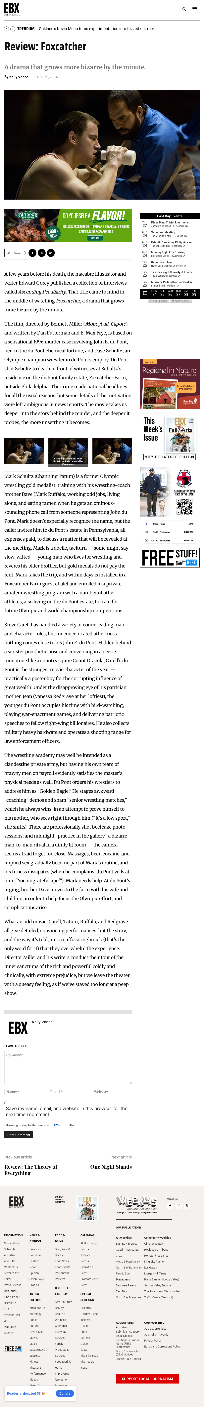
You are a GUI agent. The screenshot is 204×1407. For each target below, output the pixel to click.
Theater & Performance (37, 1370)
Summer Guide (85, 1340)
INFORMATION (13, 1235)
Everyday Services (60, 1334)
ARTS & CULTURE (35, 1297)
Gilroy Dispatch (153, 1243)
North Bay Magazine (128, 1297)
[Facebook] (32, 253)
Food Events (62, 1267)
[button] (184, 9)
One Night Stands (111, 1166)
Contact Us (11, 1267)
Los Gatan (150, 1267)
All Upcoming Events (88, 1246)
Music (33, 1343)
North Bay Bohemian (129, 1267)
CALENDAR (87, 1235)
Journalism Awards (156, 1334)
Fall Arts (85, 1307)
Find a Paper (12, 1297)
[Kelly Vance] (18, 1027)
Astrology (35, 1313)
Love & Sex (36, 1331)
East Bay (121, 1291)
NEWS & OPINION (35, 1238)
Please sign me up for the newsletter (27, 1125)
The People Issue (87, 1364)
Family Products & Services (62, 1349)
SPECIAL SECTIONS (87, 1297)
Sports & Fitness (34, 1358)
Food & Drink (63, 1361)
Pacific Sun (123, 1273)
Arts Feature (37, 1307)
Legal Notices (124, 1335)
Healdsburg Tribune (156, 1249)
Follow (188, 531)
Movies (33, 1337)
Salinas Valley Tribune (157, 1285)
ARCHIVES (60, 1199)
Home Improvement (63, 1370)
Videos (33, 1379)
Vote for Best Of (12, 1317)
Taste (83, 1349)
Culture (33, 1325)
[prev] (6, 28)
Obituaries (10, 1291)
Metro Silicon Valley (128, 1261)
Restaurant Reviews (62, 1276)
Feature (34, 1261)
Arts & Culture (63, 1302)
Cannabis (35, 1255)
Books (33, 1319)
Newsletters (11, 1243)
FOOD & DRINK (60, 1238)
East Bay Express (126, 1243)
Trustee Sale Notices (128, 1358)
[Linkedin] (51, 253)
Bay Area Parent (126, 1285)
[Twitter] (42, 253)
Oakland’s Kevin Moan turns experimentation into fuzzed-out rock (97, 28)
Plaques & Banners (10, 1329)
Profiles (34, 1285)
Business (35, 1249)
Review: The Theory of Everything (30, 1169)
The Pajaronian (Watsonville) (162, 1291)
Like (191, 523)
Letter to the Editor (11, 1276)
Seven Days (36, 1279)
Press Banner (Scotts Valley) (161, 1279)
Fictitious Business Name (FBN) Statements (127, 1343)
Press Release (12, 1285)
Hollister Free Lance (156, 1255)
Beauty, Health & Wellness (60, 1313)
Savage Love (37, 1349)
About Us (9, 1261)
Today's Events (85, 1258)
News (32, 1267)
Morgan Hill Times (155, 1273)
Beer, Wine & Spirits (62, 1252)
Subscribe (10, 1249)
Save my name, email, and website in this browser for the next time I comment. (67, 1111)
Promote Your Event (89, 1282)
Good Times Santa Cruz (127, 1252)
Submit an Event (86, 1270)
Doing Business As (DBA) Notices (127, 1353)
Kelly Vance (18, 77)
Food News (62, 1261)
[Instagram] (178, 1206)
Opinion (34, 1273)
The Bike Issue (89, 1355)
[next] (12, 28)
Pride (83, 1331)
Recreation (61, 1379)
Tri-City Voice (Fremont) (158, 1297)
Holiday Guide (89, 1313)
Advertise (10, 1255)
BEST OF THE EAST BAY (63, 1291)
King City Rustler (154, 1261)
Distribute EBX (10, 1305)
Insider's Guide (85, 1322)
